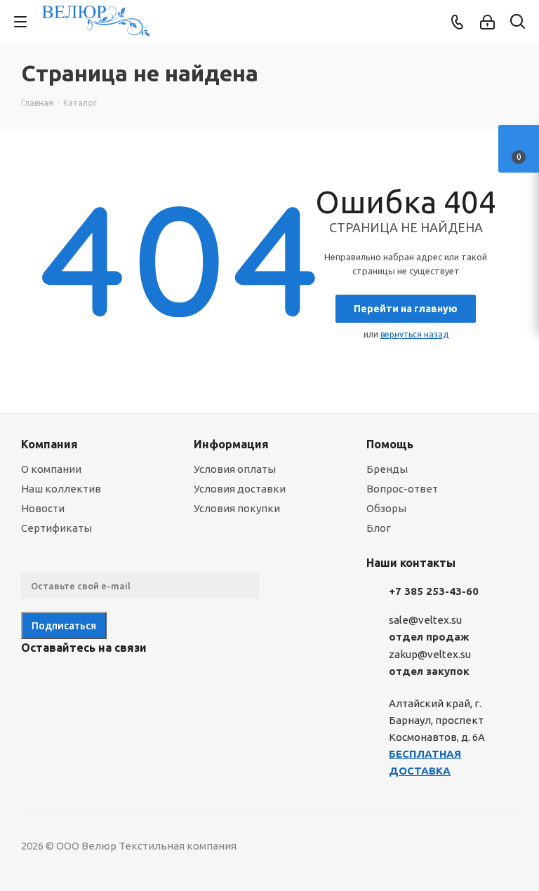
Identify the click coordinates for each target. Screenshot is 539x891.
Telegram (70, 680)
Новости (43, 508)
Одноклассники (105, 680)
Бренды (387, 469)
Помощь (389, 444)
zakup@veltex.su (430, 654)
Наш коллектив (61, 489)
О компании (51, 469)
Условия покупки (237, 508)
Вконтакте (35, 680)
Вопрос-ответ (402, 489)
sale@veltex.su (425, 620)
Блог (378, 528)
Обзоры (386, 508)
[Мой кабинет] (487, 22)
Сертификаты (56, 528)
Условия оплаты (235, 469)
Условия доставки (240, 489)
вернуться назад (414, 334)
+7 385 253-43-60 (434, 591)
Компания (49, 444)
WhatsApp (140, 680)
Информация (231, 444)
